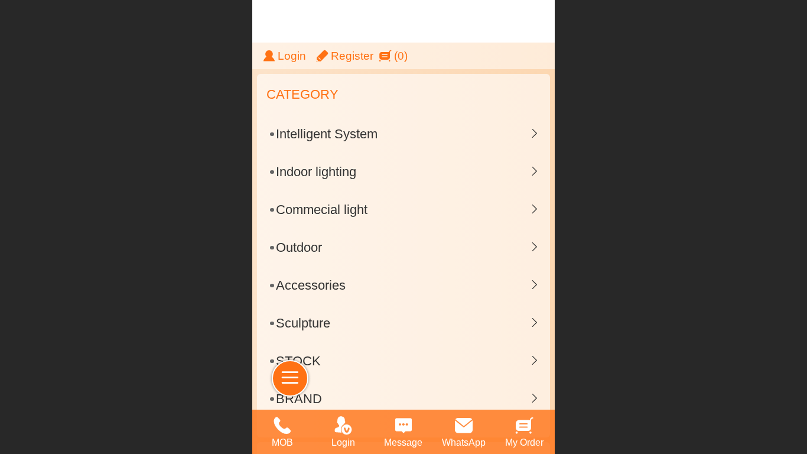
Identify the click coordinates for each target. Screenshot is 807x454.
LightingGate (502, 21)
